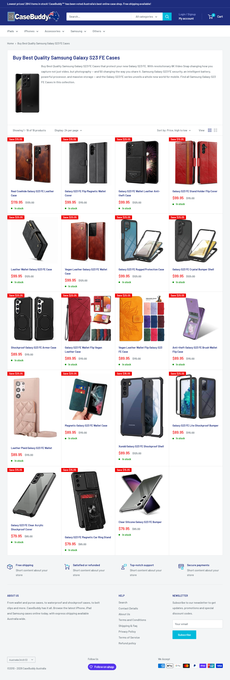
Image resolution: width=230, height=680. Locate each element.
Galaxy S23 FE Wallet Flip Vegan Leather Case (83, 349)
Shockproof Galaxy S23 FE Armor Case (33, 347)
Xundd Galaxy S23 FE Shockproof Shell (141, 446)
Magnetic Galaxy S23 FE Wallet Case (86, 425)
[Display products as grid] (209, 130)
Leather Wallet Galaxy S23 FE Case (31, 269)
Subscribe (184, 634)
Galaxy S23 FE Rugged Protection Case (141, 269)
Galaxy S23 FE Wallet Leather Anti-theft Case (139, 193)
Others (97, 31)
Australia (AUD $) (18, 659)
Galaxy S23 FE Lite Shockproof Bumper (195, 425)
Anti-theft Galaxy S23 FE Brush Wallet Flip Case (194, 349)
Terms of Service (129, 637)
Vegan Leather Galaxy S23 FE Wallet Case (86, 271)
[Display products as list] (215, 130)
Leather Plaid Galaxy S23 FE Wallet (31, 448)
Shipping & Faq (128, 625)
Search (123, 602)
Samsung (76, 31)
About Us (124, 614)
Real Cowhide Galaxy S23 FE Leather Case (32, 193)
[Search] (167, 16)
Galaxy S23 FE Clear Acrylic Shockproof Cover (27, 527)
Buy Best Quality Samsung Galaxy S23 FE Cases (43, 43)
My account (186, 18)
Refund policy (127, 643)
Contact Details (128, 608)
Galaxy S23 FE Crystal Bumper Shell (193, 269)
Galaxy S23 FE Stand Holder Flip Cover (194, 191)
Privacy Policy (127, 631)
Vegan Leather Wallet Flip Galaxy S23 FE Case (140, 349)
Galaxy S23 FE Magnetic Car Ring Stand (88, 537)
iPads (10, 31)
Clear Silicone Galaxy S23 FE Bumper (140, 522)
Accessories (52, 31)
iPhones (29, 31)
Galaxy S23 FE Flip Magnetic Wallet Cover (85, 193)
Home (10, 43)
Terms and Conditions (132, 619)
